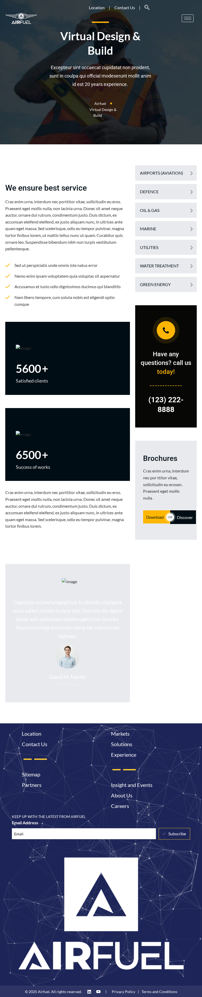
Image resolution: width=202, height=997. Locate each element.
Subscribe (177, 833)
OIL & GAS (149, 210)
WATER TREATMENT (159, 265)
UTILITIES (149, 247)
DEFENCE (149, 191)
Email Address (25, 822)
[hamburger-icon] (188, 18)
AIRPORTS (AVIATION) (161, 172)
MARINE (148, 228)
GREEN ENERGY (155, 284)
